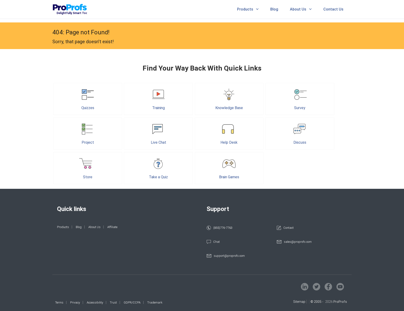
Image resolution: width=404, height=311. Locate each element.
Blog (274, 9)
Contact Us (333, 9)
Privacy (75, 302)
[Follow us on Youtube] (340, 286)
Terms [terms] (59, 302)
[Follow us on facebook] (328, 286)
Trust (113, 302)
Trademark (154, 302)
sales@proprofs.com (298, 241)
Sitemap (299, 302)
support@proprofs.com (229, 255)
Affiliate (112, 227)
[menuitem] (250, 9)
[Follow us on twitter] (316, 286)
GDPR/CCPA (132, 302)
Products (245, 9)
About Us (298, 9)
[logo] (76, 9)
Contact (288, 227)
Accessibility (95, 302)
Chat (216, 241)
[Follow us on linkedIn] (304, 286)
